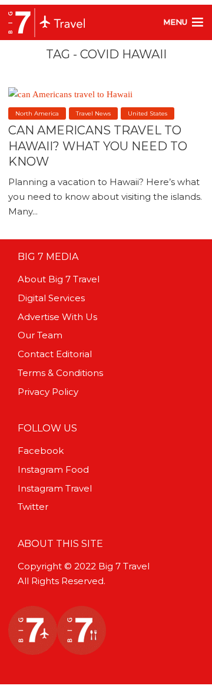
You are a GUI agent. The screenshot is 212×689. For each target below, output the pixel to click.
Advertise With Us (57, 316)
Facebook (41, 450)
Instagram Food (53, 469)
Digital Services (51, 298)
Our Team (40, 335)
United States (147, 113)
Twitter (33, 506)
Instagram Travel (55, 488)
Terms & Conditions (60, 372)
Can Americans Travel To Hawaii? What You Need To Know (97, 145)
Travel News (93, 113)
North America (37, 113)
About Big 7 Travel (59, 279)
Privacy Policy (48, 391)
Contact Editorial (55, 354)
